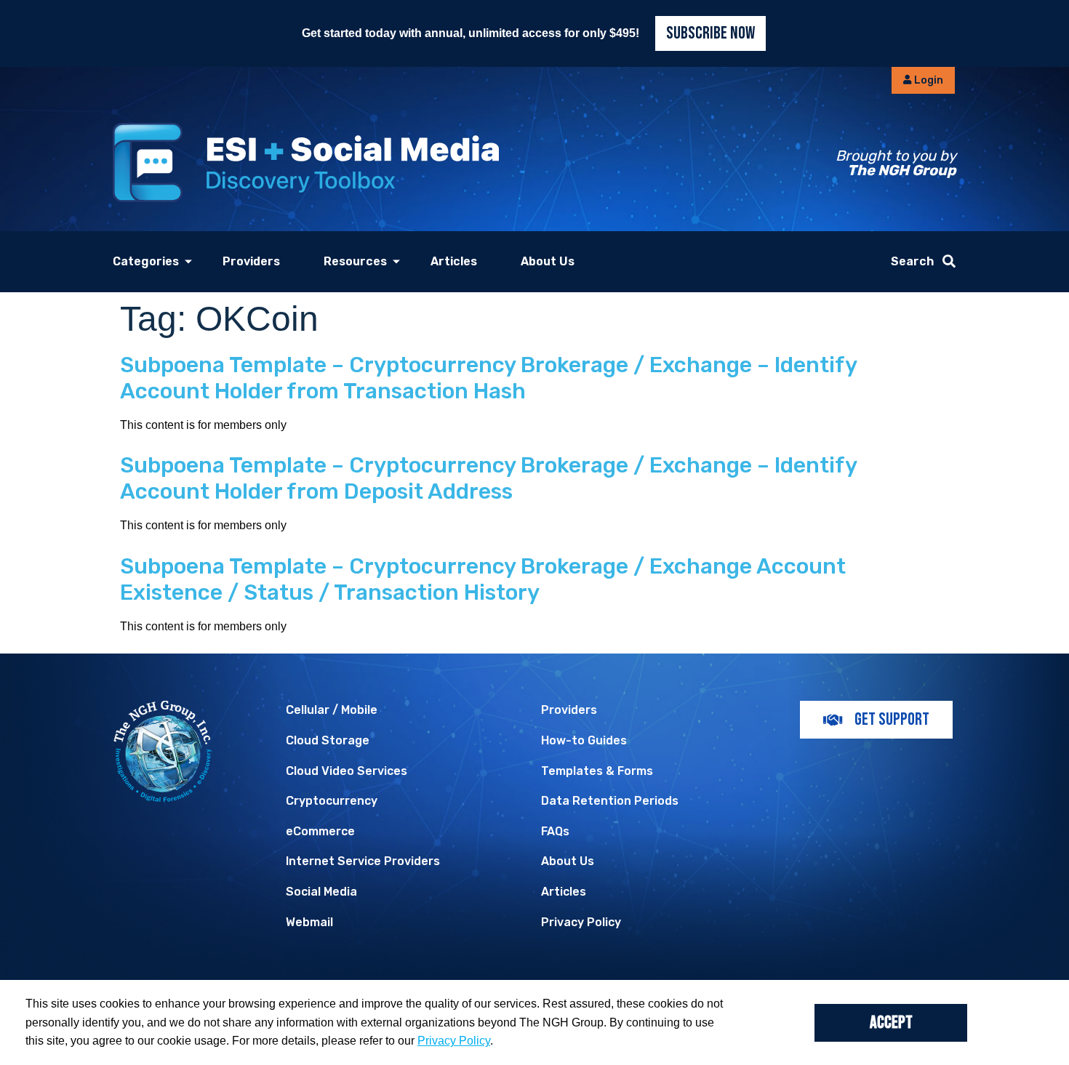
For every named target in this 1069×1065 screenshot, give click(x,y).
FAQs (555, 831)
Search (912, 261)
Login (927, 80)
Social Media (321, 892)
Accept (891, 1022)
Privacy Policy (581, 922)
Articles (454, 261)
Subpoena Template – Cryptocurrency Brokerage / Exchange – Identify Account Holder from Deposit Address (488, 478)
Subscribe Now (710, 33)
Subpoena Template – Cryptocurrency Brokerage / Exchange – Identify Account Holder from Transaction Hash (488, 378)
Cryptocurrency (331, 801)
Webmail (309, 922)
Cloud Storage (327, 740)
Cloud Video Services (346, 771)
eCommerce (320, 831)
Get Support (891, 719)
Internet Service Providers (363, 861)
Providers (251, 261)
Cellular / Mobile (331, 710)
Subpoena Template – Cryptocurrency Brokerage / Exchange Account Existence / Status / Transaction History (483, 579)
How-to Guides (584, 740)
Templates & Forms (597, 771)
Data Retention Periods (609, 801)
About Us (547, 261)
